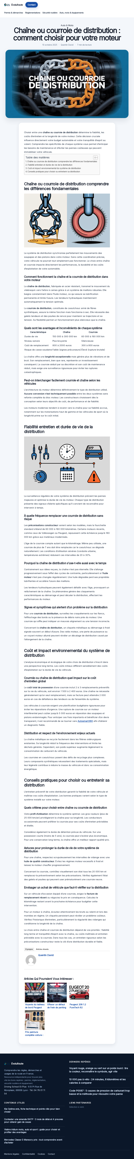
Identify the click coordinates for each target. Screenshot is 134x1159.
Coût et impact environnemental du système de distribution (54, 168)
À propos (29, 949)
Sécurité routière (50, 13)
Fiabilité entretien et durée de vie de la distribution (50, 165)
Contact (31, 4)
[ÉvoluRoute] (7, 5)
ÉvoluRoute (17, 4)
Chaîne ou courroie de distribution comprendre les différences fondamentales (62, 161)
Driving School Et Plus (15, 1086)
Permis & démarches (13, 13)
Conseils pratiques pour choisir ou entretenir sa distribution (53, 171)
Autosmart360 (85, 721)
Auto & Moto (67, 25)
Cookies (41, 1154)
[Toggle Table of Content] (94, 157)
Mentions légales (11, 1154)
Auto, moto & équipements (72, 13)
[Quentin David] (31, 964)
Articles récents (42, 949)
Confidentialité (28, 1154)
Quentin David (46, 955)
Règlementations (32, 13)
